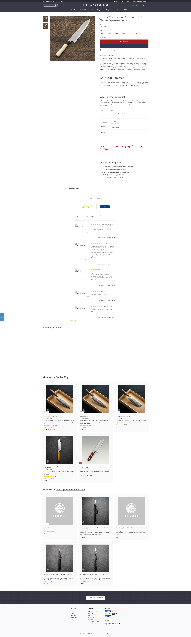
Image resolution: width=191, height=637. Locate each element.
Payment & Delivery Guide (94, 621)
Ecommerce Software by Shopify (103, 633)
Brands (73, 10)
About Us (117, 10)
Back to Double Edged (96, 597)
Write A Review (105, 206)
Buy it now (124, 46)
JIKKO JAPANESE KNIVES (95, 5)
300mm (130, 33)
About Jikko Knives (92, 611)
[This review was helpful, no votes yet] (112, 237)
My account (90, 626)
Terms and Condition (92, 623)
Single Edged (84, 10)
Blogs (108, 10)
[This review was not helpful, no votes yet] (114, 237)
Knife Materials (91, 617)
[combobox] (50, 5)
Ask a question (74, 188)
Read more (93, 257)
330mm (137, 33)
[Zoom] (72, 38)
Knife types (90, 619)
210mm (109, 33)
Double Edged (97, 10)
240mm (116, 33)
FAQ (125, 10)
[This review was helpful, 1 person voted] (112, 264)
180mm (102, 33)
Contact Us (90, 613)
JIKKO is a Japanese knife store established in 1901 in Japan (58, 1)
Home (66, 10)
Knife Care (90, 615)
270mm (123, 33)
